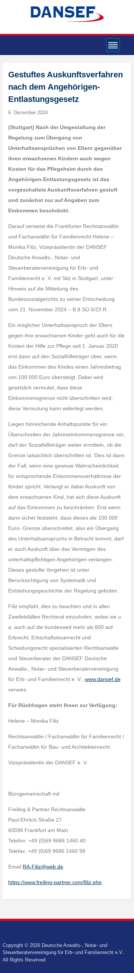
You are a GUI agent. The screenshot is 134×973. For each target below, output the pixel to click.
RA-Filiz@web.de (43, 867)
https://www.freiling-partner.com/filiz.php (55, 882)
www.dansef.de (103, 679)
